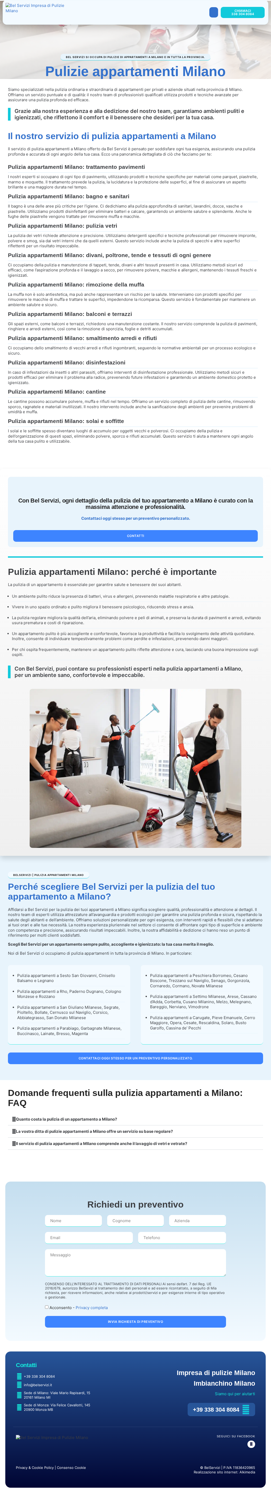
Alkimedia (247, 1472)
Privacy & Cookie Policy (35, 1467)
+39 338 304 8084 (216, 1409)
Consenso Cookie (71, 1467)
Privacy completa (92, 1307)
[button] (213, 12)
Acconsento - (78, 1307)
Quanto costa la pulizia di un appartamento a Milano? (66, 1119)
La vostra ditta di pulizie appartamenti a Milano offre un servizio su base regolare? (94, 1131)
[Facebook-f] (251, 1444)
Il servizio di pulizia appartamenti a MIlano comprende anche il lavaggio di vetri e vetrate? (101, 1143)
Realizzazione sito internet (215, 1472)
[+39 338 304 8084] (246, 1409)
